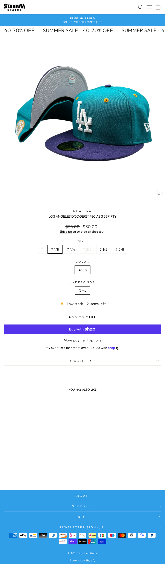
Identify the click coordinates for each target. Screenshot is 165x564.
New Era (82, 211)
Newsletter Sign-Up (81, 527)
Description (82, 360)
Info (81, 517)
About (82, 495)
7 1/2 (103, 249)
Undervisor (83, 282)
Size (82, 241)
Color (83, 261)
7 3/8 (87, 249)
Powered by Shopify (82, 560)
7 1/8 (55, 249)
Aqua (82, 270)
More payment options (82, 340)
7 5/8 (120, 249)
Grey (82, 290)
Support (81, 506)
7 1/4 (71, 249)
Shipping (66, 231)
